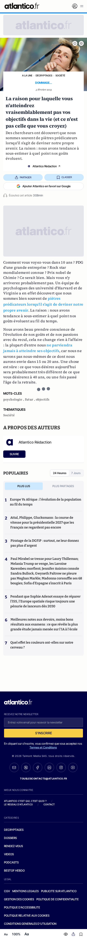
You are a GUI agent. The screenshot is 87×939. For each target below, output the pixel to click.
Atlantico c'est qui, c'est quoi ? (25, 800)
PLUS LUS (23, 486)
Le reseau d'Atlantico (18, 804)
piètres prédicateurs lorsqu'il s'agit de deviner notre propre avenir (43, 304)
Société (60, 75)
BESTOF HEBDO (14, 870)
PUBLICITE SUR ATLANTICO (58, 891)
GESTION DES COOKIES (19, 899)
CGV (7, 891)
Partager (25, 177)
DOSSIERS (10, 838)
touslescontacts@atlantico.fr (43, 778)
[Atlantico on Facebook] (37, 767)
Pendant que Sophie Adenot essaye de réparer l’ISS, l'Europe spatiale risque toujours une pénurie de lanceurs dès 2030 (45, 601)
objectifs (42, 399)
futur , (30, 399)
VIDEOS (9, 854)
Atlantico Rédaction (45, 166)
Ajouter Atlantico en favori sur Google (46, 186)
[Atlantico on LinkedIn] (49, 767)
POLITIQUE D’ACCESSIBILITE (22, 907)
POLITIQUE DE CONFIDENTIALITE (57, 899)
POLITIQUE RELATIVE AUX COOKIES (26, 915)
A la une (27, 75)
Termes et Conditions (43, 747)
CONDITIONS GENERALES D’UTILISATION (30, 923)
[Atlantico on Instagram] (61, 767)
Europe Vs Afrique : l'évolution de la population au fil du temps (45, 502)
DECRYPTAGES (13, 829)
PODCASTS (11, 862)
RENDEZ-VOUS (13, 846)
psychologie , (14, 399)
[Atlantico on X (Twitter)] (26, 767)
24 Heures (59, 473)
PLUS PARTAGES (63, 486)
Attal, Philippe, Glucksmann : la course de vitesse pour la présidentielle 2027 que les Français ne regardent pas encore (42, 522)
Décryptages (44, 75)
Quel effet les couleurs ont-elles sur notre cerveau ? (41, 645)
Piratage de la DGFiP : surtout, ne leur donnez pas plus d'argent (45, 543)
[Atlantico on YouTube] (72, 767)
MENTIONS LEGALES (25, 891)
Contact (49, 804)
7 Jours (76, 473)
